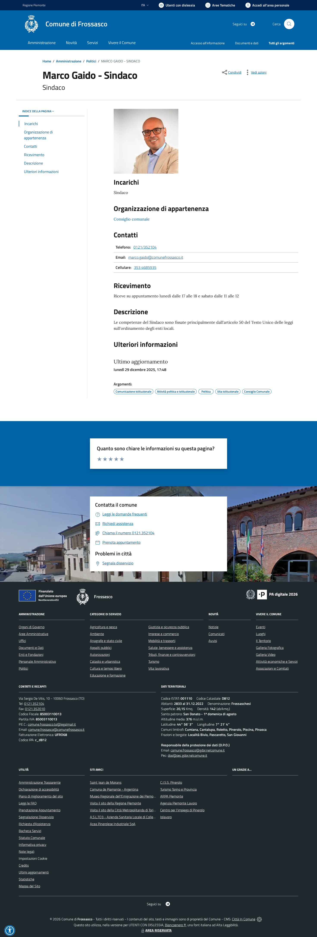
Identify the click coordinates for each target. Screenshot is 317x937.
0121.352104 (34, 703)
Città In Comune (243, 919)
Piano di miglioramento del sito (41, 796)
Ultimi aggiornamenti (34, 872)
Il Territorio (263, 640)
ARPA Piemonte (171, 796)
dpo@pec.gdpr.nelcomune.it (187, 755)
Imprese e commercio (163, 633)
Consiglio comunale (132, 219)
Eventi (260, 626)
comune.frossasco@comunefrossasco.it (56, 729)
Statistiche (26, 879)
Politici (91, 61)
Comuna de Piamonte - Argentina (114, 789)
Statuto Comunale (32, 837)
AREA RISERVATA (158, 930)
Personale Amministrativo (37, 661)
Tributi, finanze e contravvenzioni (171, 654)
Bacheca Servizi (30, 830)
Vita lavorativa (158, 668)
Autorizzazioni (100, 654)
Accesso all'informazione (208, 43)
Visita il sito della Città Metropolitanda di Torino (123, 810)
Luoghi (260, 633)
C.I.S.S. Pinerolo (171, 782)
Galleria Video (265, 654)
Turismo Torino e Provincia (178, 789)
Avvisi (213, 640)
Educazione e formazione (108, 675)
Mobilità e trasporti (161, 640)
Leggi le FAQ (28, 803)
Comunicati (216, 633)
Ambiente (97, 633)
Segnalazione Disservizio (36, 817)
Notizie (213, 626)
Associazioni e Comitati (272, 668)
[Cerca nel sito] (289, 24)
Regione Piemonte (34, 5)
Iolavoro (166, 817)
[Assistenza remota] (259, 919)
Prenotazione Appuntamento (39, 810)
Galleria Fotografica (270, 647)
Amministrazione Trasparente (40, 782)
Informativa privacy (32, 844)
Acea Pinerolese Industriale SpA (112, 823)
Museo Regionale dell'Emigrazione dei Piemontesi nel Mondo (133, 796)
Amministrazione (68, 61)
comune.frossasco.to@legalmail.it (52, 724)
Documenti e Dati (31, 647)
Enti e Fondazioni (31, 654)
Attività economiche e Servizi (277, 661)
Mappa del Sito (29, 886)
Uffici (22, 640)
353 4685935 (145, 267)
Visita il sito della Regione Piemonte (115, 803)
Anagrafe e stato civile (106, 640)
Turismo (153, 661)
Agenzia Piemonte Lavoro (178, 803)
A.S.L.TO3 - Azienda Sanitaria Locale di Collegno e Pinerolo (132, 817)
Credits (24, 865)
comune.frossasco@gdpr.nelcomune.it (198, 750)
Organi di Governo (31, 626)
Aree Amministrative (33, 633)
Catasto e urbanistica (105, 661)
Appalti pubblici (100, 647)
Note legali (26, 851)
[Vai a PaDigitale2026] (272, 594)
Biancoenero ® (175, 924)
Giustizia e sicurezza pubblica (168, 626)
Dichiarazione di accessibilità (39, 789)
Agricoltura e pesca (103, 626)
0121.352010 (35, 708)
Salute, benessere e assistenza (170, 647)
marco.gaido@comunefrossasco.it (155, 257)
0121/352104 (145, 247)
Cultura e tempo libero (106, 668)
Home (46, 61)
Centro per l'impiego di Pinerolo (182, 810)
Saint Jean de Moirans (105, 782)
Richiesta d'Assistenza (34, 823)
